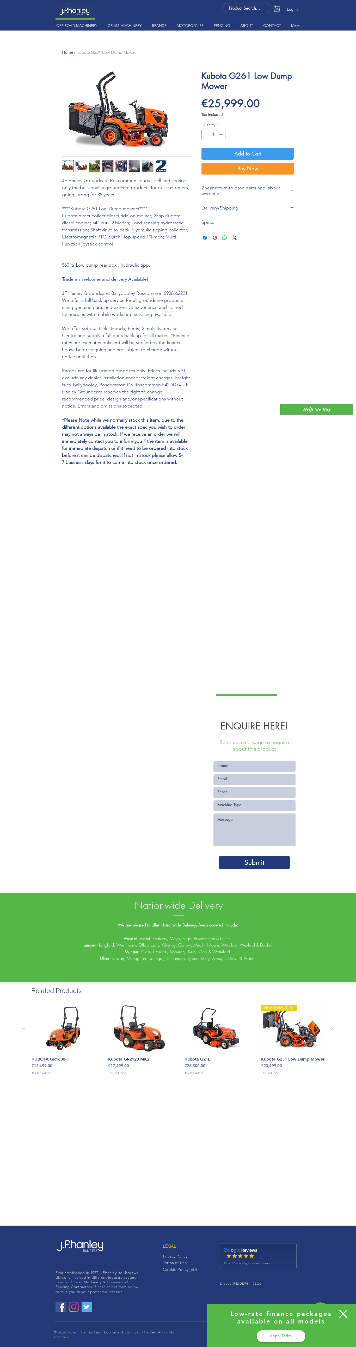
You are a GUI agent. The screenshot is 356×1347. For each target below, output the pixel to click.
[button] (343, 1314)
